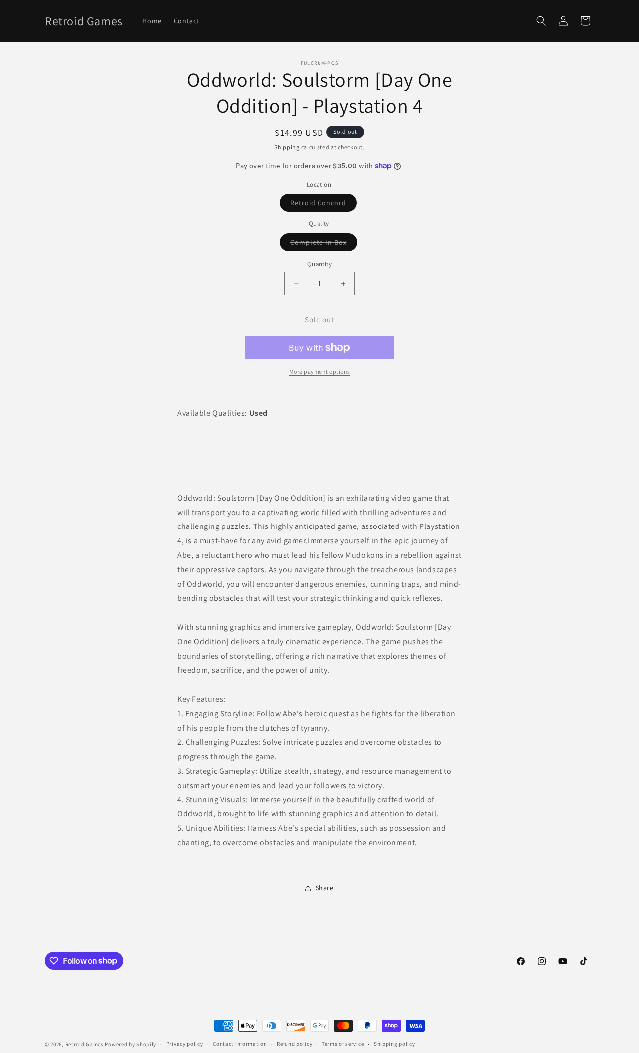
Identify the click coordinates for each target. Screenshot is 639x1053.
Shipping (287, 147)
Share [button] (325, 887)
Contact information (240, 1043)
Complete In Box (323, 244)
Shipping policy (394, 1043)
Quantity (319, 264)
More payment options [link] (319, 371)
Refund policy (294, 1043)
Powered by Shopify (130, 1044)
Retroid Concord (323, 205)
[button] (541, 21)
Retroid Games (84, 1044)
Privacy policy (184, 1043)
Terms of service (343, 1043)
